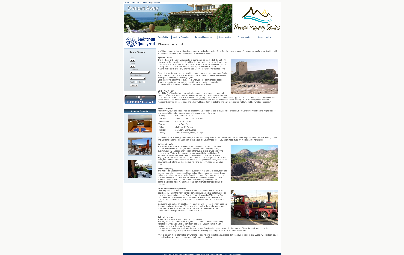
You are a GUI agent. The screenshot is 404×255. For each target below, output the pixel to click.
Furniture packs (244, 37)
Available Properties (181, 37)
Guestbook (156, 2)
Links (139, 2)
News (133, 2)
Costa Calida (163, 37)
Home (127, 2)
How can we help (264, 37)
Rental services (225, 37)
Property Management (203, 37)
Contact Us (146, 2)
